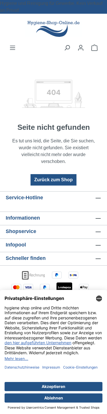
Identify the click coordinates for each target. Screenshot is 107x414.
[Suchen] (67, 47)
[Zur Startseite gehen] (53, 29)
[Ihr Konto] (81, 47)
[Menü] (12, 47)
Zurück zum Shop (53, 179)
